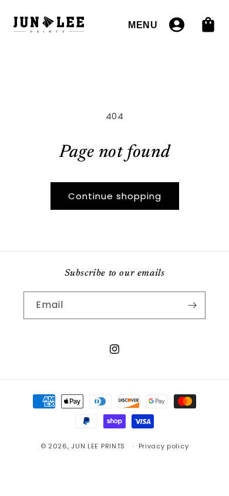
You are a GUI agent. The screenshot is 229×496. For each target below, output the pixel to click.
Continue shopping (114, 196)
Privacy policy (164, 446)
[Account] (177, 25)
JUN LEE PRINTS (98, 446)
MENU (143, 24)
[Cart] (208, 25)
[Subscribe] (192, 305)
